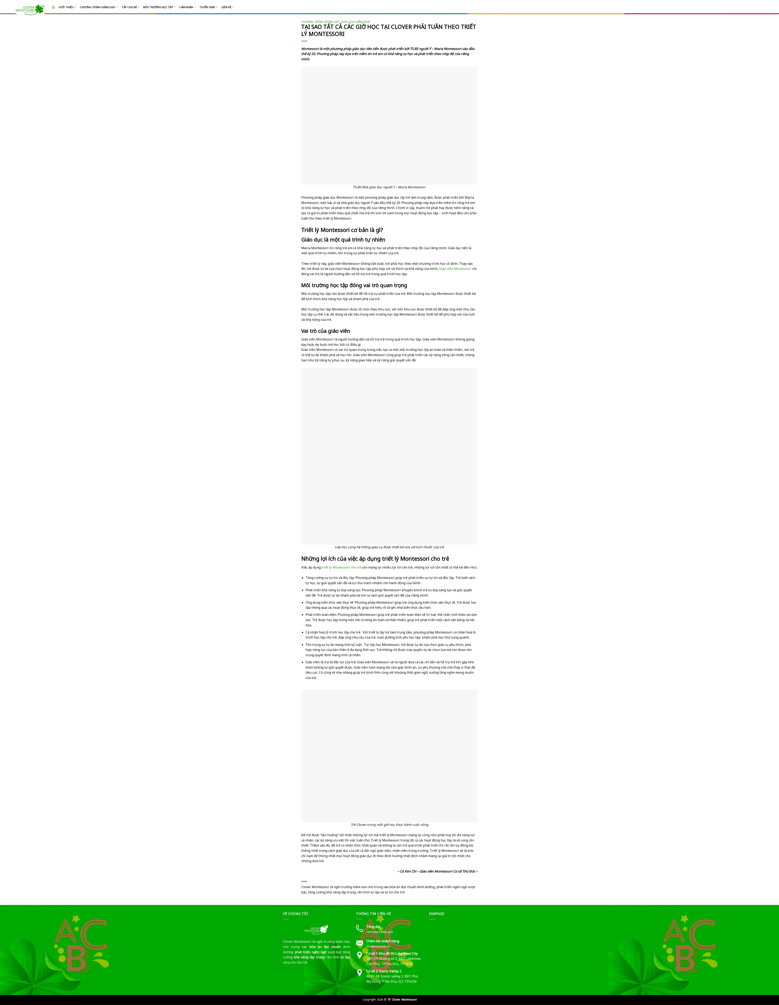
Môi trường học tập (158, 7)
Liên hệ (226, 7)
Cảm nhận (186, 7)
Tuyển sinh (207, 7)
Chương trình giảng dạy (97, 7)
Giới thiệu (66, 7)
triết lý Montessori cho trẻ (341, 567)
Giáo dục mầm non (355, 22)
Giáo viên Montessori (455, 268)
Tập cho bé (129, 7)
